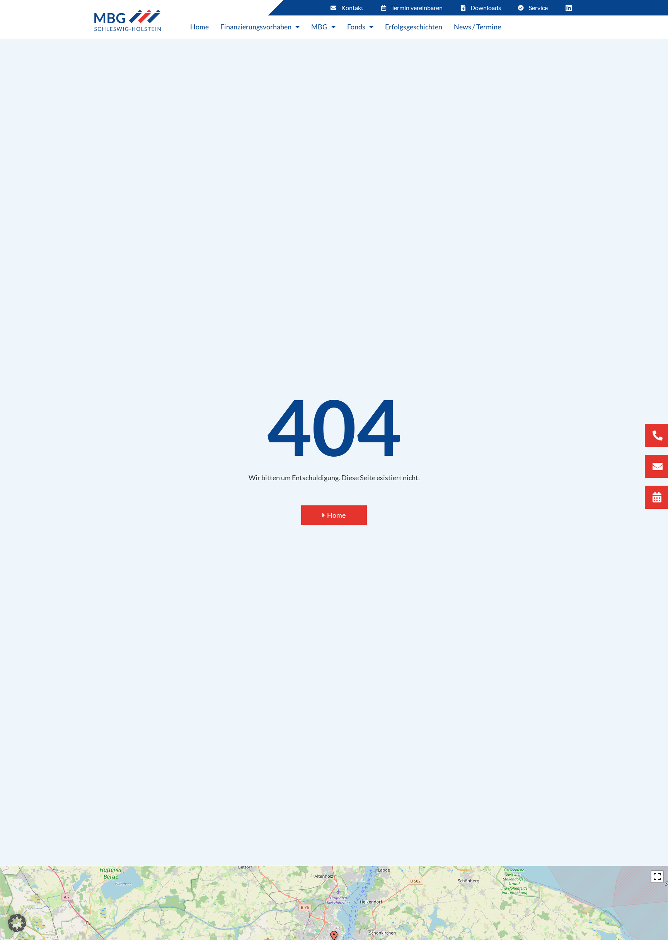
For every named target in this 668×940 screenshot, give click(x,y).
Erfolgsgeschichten (413, 26)
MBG (319, 26)
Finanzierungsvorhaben (255, 26)
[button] (17, 923)
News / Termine (477, 26)
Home (199, 26)
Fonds (356, 26)
